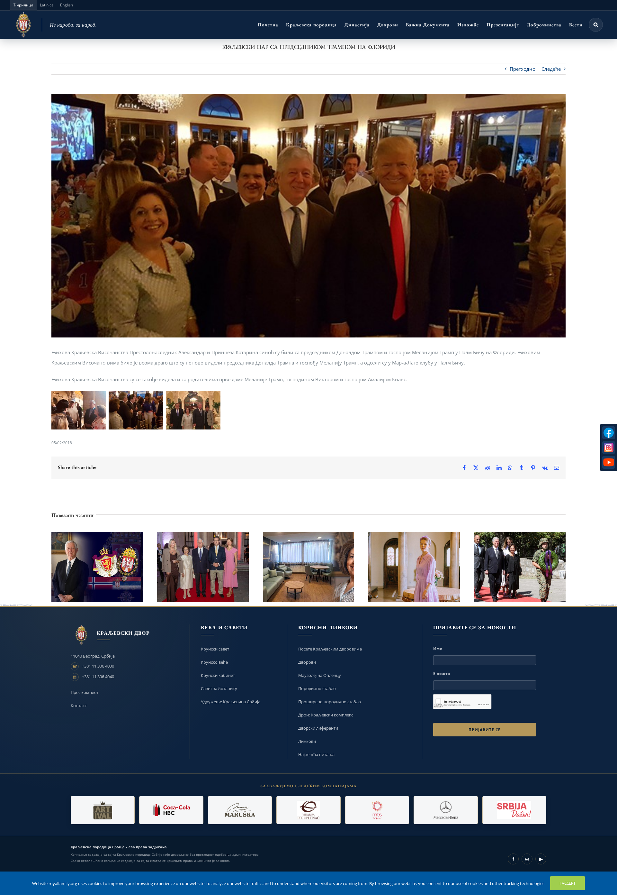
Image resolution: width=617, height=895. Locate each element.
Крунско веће (214, 662)
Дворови (307, 662)
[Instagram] (608, 447)
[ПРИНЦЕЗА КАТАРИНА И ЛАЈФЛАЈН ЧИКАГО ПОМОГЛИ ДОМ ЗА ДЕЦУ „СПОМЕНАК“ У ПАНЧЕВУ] (308, 567)
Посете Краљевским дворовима (330, 649)
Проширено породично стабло (329, 702)
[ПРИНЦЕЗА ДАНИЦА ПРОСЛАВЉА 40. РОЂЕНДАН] (414, 567)
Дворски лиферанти (318, 728)
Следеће (551, 69)
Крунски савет (215, 649)
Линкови (307, 741)
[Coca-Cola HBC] (171, 810)
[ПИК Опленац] (308, 810)
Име (437, 648)
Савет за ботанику (219, 688)
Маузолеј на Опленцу (319, 675)
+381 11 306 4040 (98, 676)
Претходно (522, 69)
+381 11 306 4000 (98, 666)
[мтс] (377, 810)
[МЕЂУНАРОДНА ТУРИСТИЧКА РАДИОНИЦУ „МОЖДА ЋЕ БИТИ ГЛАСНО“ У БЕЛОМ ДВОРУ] (203, 567)
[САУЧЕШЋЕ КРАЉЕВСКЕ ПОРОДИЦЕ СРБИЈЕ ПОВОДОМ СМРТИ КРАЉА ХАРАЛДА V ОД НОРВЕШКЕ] (97, 567)
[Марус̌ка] (240, 810)
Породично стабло (317, 688)
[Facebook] (608, 432)
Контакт (79, 705)
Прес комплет (84, 692)
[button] (596, 25)
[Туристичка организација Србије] (514, 810)
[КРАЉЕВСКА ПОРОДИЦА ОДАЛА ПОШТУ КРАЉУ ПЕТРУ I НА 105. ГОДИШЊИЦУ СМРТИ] (520, 567)
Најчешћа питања (316, 754)
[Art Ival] (103, 810)
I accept (567, 883)
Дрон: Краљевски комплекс (325, 715)
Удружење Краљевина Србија (230, 702)
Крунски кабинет (218, 675)
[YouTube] (608, 462)
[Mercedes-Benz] (446, 810)
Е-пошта (441, 673)
